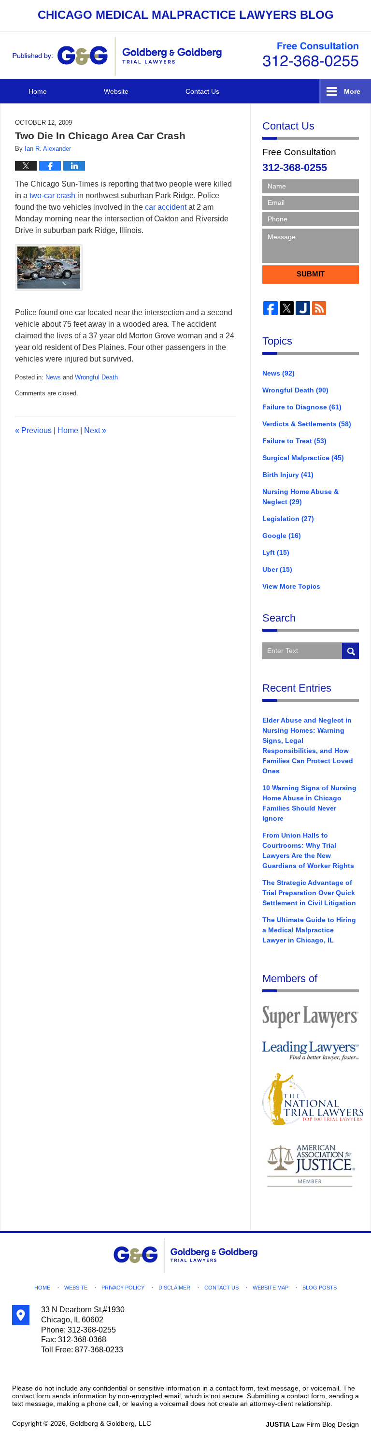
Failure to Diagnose (302, 407)
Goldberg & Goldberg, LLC (110, 1423)
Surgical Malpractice (303, 458)
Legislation (288, 518)
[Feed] (319, 308)
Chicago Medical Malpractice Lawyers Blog (117, 56)
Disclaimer (174, 1287)
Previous (33, 430)
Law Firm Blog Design (312, 1424)
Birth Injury (288, 474)
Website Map (270, 1287)
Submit (311, 274)
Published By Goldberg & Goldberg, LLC (310, 55)
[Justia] (303, 308)
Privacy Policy (122, 1287)
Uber (277, 569)
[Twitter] (287, 308)
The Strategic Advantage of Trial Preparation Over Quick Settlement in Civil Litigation (309, 893)
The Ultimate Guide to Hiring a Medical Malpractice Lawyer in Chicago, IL (309, 930)
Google (281, 535)
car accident (165, 207)
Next (95, 430)
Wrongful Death (96, 377)
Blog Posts (319, 1287)
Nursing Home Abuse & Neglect (300, 497)
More (352, 91)
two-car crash (52, 195)
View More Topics (291, 586)
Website (116, 91)
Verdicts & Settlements (306, 424)
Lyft (275, 552)
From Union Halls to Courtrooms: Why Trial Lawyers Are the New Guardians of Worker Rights (308, 850)
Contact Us (202, 91)
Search (350, 650)
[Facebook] (270, 308)
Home (38, 91)
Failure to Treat (294, 441)
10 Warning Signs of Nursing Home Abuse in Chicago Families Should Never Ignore (309, 803)
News (53, 377)
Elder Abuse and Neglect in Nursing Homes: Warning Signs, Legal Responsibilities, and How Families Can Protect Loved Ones (307, 745)
